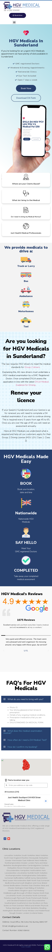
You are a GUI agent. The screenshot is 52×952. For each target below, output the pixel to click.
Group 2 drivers (32, 367)
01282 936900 (23, 930)
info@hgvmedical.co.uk (18, 926)
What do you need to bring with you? (25, 699)
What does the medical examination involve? (23, 731)
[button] (14, 22)
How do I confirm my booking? (22, 746)
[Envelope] (8, 838)
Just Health (26, 947)
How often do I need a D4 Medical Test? (27, 740)
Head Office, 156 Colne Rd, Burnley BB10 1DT (28, 922)
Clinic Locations (11, 849)
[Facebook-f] (5, 838)
